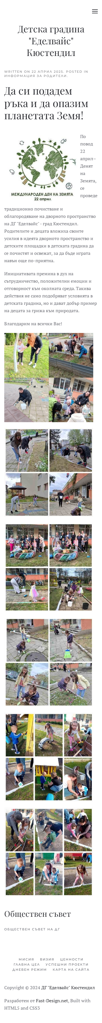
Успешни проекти (67, 964)
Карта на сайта (71, 970)
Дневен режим (29, 970)
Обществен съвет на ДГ (32, 929)
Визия (47, 959)
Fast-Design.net (52, 1000)
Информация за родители (35, 76)
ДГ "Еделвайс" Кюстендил (68, 987)
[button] (95, 11)
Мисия (26, 959)
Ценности (72, 959)
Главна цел (27, 964)
